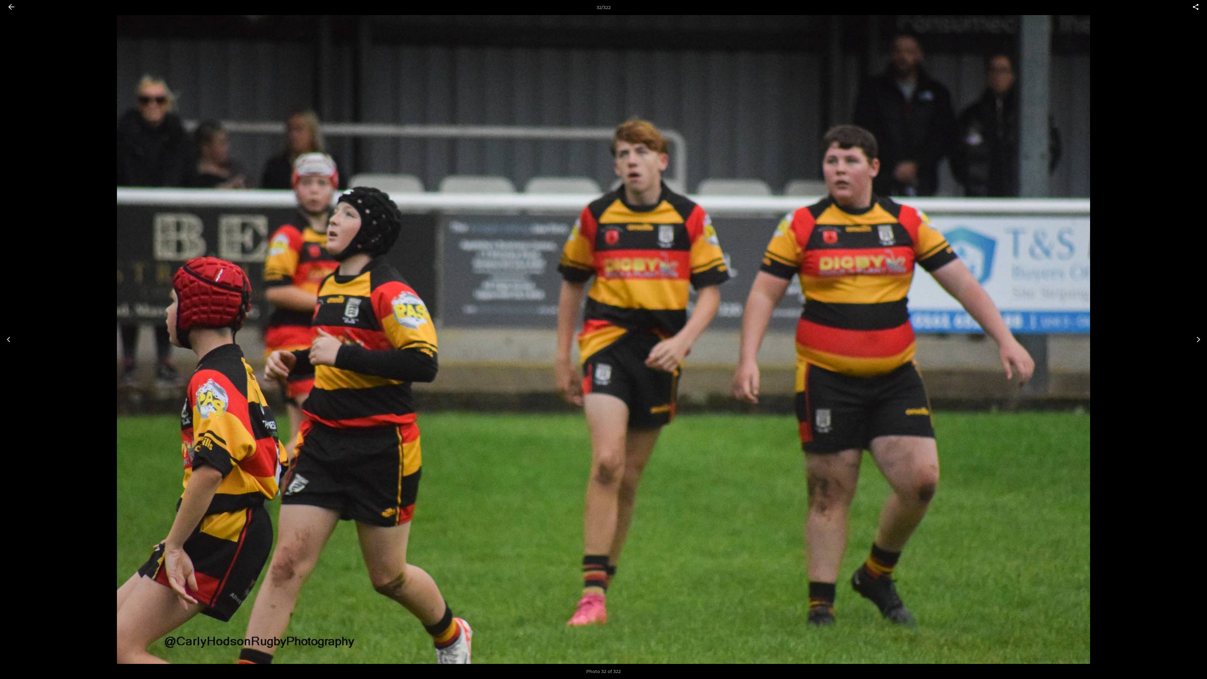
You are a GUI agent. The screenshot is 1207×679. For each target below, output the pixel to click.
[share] (1195, 7)
